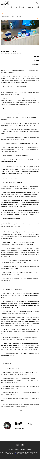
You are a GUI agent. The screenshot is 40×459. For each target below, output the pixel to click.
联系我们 (29, 449)
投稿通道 (23, 449)
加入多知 (16, 449)
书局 (10, 7)
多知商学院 (19, 7)
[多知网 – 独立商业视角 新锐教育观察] (5, 3)
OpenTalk (30, 7)
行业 (3, 7)
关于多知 (10, 449)
